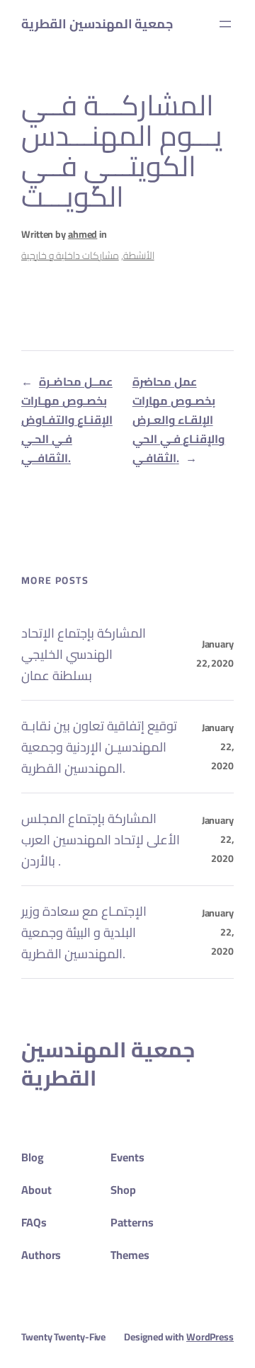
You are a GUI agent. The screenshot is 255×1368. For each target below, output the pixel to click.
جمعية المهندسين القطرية (97, 23)
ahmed (83, 234)
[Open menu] (225, 24)
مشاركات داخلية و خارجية (70, 255)
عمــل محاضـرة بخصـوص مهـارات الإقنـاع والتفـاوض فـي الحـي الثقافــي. (67, 420)
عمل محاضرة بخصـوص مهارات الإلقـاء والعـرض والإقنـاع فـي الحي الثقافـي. (178, 420)
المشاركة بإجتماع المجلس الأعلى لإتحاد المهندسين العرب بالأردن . (100, 839)
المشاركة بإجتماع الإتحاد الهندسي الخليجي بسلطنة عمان (83, 654)
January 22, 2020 (215, 653)
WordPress (210, 1337)
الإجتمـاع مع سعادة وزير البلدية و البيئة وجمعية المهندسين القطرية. (84, 932)
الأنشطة (138, 255)
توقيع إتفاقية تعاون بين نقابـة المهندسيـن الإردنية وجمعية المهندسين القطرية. (99, 746)
